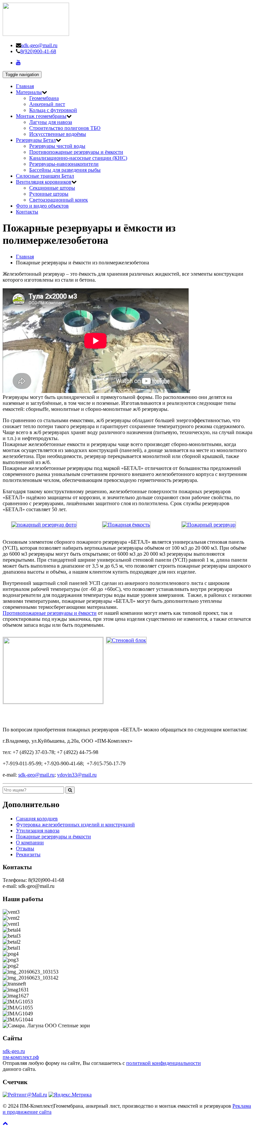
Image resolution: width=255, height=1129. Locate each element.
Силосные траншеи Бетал (45, 176)
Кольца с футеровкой (53, 110)
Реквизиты (28, 854)
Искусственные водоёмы (57, 134)
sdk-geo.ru (14, 1051)
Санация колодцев (37, 818)
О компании (30, 842)
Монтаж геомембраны (41, 116)
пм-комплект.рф (21, 1057)
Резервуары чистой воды (57, 146)
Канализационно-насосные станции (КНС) (78, 158)
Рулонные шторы (48, 194)
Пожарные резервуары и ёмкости (53, 836)
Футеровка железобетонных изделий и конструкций (75, 824)
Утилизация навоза (37, 830)
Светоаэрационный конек (58, 200)
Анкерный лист (47, 104)
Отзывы (25, 848)
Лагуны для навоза (50, 122)
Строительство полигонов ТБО (65, 128)
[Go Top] (5, 1123)
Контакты (27, 212)
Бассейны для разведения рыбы (65, 170)
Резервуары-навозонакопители (64, 164)
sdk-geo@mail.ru (39, 45)
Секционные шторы (52, 188)
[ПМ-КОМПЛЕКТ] (36, 34)
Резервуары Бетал (36, 140)
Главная (25, 86)
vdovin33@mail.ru (77, 775)
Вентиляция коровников (43, 182)
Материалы (29, 92)
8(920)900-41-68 (38, 51)
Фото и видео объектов (42, 206)
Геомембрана (44, 98)
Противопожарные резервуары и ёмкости (76, 152)
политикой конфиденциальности (163, 1063)
